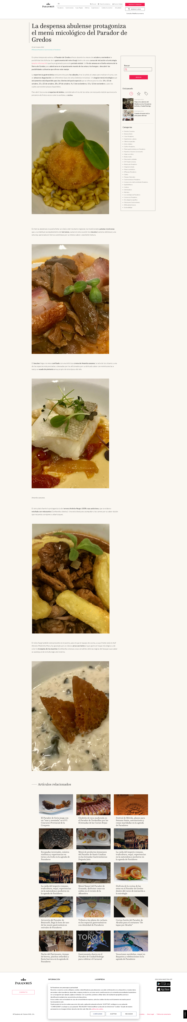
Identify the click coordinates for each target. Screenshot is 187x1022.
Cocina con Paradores (130, 197)
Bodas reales (128, 157)
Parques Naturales (129, 177)
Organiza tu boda (129, 167)
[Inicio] (48, 4)
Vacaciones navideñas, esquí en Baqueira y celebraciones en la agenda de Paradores (130, 956)
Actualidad (118, 8)
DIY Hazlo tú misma (130, 162)
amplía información (39, 63)
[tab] (131, 93)
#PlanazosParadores (38, 49)
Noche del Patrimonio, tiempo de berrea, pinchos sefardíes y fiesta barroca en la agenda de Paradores (55, 958)
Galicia (126, 174)
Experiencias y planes (130, 139)
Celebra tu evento (107, 8)
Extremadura (128, 190)
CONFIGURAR (97, 1014)
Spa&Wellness (128, 184)
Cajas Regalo (79, 8)
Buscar (127, 65)
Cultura (126, 187)
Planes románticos (129, 169)
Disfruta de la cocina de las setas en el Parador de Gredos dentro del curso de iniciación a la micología (130, 890)
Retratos (126, 192)
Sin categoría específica (130, 200)
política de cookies (97, 1009)
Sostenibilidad (128, 207)
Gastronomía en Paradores (52, 49)
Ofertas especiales (129, 141)
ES (59, 3)
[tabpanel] (138, 109)
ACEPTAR (113, 1014)
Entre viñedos (128, 144)
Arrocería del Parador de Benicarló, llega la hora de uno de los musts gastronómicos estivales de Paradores (55, 924)
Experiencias (95, 8)
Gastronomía (69, 8)
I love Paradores (129, 136)
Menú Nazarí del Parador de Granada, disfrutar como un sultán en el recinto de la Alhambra (91, 890)
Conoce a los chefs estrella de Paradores (136, 182)
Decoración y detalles (130, 159)
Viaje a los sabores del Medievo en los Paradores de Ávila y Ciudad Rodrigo (142, 104)
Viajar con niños (129, 154)
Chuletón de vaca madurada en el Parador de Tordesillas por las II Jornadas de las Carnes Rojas (93, 820)
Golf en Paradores (129, 146)
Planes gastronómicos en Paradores (134, 149)
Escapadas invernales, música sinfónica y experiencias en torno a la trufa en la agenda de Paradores (55, 856)
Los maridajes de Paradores (132, 195)
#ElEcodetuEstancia (130, 205)
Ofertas (87, 8)
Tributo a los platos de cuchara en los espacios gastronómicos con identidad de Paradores (92, 922)
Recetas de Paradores (130, 164)
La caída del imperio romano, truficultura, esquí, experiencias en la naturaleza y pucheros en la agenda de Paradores (131, 856)
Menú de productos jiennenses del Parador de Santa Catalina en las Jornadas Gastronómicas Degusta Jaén (92, 856)
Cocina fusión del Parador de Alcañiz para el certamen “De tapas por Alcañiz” (129, 922)
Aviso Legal (150, 1014)
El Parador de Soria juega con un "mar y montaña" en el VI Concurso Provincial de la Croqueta (54, 822)
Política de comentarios (164, 1014)
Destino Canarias (129, 131)
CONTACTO (23, 992)
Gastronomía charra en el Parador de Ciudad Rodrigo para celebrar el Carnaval (91, 956)
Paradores (60, 8)
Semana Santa (128, 134)
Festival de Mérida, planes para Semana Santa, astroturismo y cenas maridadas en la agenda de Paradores (130, 822)
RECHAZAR (129, 1014)
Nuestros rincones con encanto (133, 151)
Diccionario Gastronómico (132, 202)
